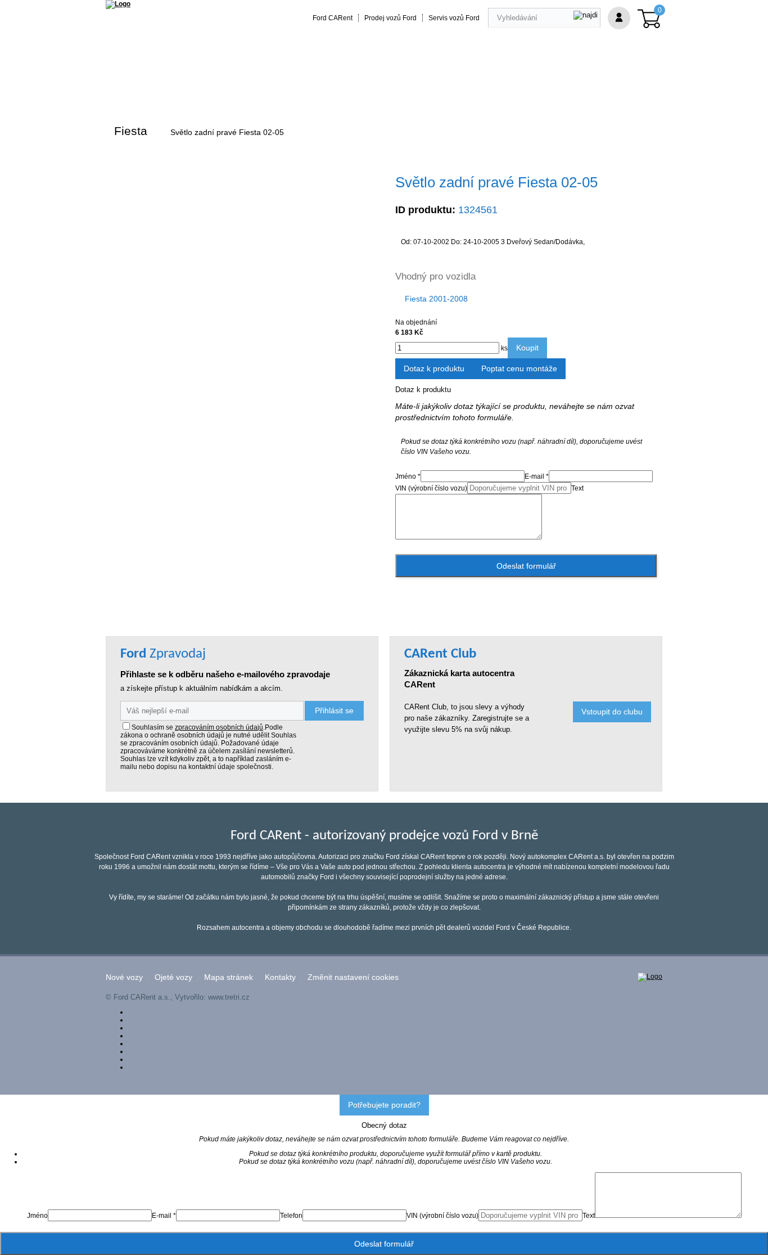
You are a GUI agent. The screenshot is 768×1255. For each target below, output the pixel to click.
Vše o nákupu (493, 86)
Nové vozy (124, 977)
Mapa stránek (228, 977)
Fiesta (130, 130)
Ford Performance (248, 86)
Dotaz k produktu (434, 368)
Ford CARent (333, 18)
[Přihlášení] (619, 18)
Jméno (37, 1216)
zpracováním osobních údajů (219, 727)
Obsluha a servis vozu (413, 86)
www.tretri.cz (229, 997)
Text (577, 488)
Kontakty (280, 977)
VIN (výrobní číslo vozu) (431, 488)
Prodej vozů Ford (390, 18)
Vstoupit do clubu (612, 711)
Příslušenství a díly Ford (157, 86)
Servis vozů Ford (454, 18)
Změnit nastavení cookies (353, 977)
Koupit (527, 347)
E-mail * (537, 476)
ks (503, 348)
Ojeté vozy (173, 977)
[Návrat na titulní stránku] (118, 4)
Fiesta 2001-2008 (436, 298)
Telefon (291, 1216)
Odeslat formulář (526, 565)
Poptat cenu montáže (519, 368)
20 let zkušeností (327, 86)
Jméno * (408, 476)
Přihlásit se (334, 710)
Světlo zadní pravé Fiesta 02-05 (227, 132)
